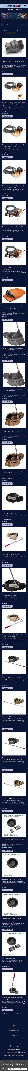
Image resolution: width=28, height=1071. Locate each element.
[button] (14, 25)
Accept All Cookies (21, 1069)
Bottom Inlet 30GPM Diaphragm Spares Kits (13, 839)
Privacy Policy (14, 1038)
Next (17, 30)
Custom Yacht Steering (14, 1030)
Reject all (11, 1069)
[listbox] (11, 33)
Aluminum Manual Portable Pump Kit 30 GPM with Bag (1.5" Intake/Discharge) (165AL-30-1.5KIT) (13, 104)
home (14, 1023)
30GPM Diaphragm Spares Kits (9, 958)
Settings (4, 1069)
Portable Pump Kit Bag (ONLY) (9, 308)
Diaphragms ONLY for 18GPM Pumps (11, 879)
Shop (14, 1025)
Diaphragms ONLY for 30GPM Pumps (11, 918)
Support (14, 1028)
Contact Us (14, 1035)
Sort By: (3, 33)
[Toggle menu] (3, 6)
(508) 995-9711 (15, 3)
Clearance (14, 1033)
